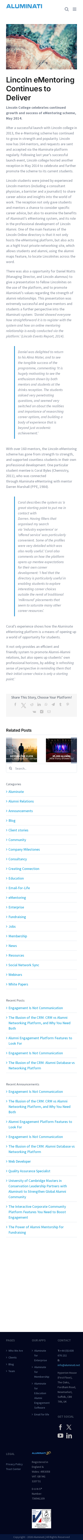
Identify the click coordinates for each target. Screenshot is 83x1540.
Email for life (41, 1414)
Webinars (15, 974)
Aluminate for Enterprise (40, 1355)
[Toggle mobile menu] (75, 9)
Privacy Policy (14, 1464)
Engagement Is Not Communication (35, 1008)
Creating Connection (23, 868)
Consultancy (17, 859)
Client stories (18, 830)
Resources (16, 955)
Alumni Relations (21, 801)
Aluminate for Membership (41, 1371)
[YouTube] (60, 1435)
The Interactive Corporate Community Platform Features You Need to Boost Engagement (37, 1212)
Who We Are (15, 1350)
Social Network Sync (23, 965)
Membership (17, 936)
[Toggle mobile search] (67, 9)
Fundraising (17, 916)
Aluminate (16, 791)
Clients (12, 1357)
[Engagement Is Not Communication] (21, 741)
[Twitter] (69, 1427)
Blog (12, 820)
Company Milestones (24, 849)
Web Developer (19, 1161)
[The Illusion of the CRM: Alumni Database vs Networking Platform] (61, 741)
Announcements (20, 811)
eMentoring (17, 897)
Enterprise (16, 907)
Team (11, 1371)
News (12, 945)
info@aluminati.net (69, 1365)
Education (16, 878)
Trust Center (13, 1469)
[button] (9, 750)
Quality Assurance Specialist (29, 1171)
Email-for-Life (19, 888)
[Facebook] (60, 1427)
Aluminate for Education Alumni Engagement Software (41, 1395)
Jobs (12, 926)
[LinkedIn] (69, 1435)
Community (17, 839)
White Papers (18, 984)
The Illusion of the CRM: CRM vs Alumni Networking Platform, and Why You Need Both (39, 1023)
